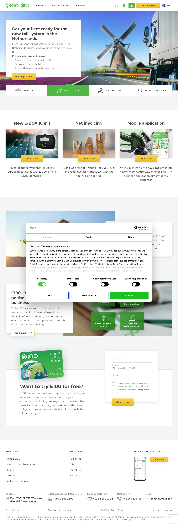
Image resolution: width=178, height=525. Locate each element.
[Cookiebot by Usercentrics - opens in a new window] (136, 228)
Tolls (72, 464)
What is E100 (13, 458)
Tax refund (75, 470)
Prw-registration (24, 76)
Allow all (129, 295)
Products (39, 5)
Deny (49, 295)
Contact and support (17, 481)
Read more (20, 333)
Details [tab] (89, 237)
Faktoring (75, 475)
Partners (10, 475)
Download (159, 459)
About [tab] (131, 237)
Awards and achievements (20, 464)
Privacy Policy (12, 510)
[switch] (73, 284)
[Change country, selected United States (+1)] (115, 368)
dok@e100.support (161, 498)
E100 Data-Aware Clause (112, 510)
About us (80, 5)
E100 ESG (11, 470)
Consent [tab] (47, 237)
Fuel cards (75, 458)
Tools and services (60, 5)
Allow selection (89, 295)
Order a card (122, 402)
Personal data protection (60, 510)
